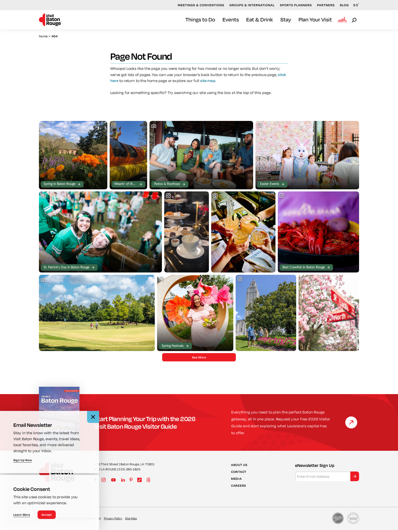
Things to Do (200, 19)
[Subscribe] (354, 476)
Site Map (131, 518)
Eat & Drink (259, 19)
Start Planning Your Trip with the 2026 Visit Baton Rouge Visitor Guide (145, 422)
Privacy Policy (113, 518)
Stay (285, 19)
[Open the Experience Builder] (342, 20)
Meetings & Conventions (201, 5)
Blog (344, 5)
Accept (46, 514)
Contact (238, 472)
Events (230, 19)
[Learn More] (351, 422)
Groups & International (252, 5)
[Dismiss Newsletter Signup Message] (93, 417)
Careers (238, 485)
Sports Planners (296, 5)
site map (207, 80)
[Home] (50, 19)
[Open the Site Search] (354, 20)
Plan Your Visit (315, 19)
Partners (326, 5)
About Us (239, 465)
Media (236, 479)
